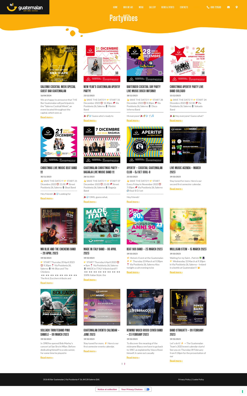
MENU (141, 7)
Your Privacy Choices (132, 389)
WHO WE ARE (128, 7)
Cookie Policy (198, 379)
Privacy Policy (184, 379)
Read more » (47, 117)
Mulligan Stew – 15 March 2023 (188, 249)
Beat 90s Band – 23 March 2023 (145, 249)
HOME (115, 7)
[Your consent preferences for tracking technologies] (242, 391)
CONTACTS (184, 7)
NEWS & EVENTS (167, 7)
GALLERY (152, 7)
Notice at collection (107, 389)
